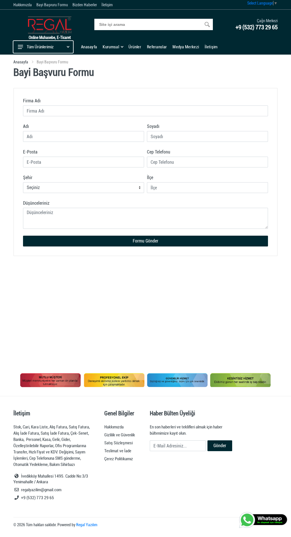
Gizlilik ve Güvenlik (119, 435)
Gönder (219, 445)
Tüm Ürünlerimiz (40, 46)
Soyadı (153, 126)
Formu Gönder (145, 241)
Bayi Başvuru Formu (52, 5)
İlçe (150, 177)
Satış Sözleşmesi (118, 442)
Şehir (27, 177)
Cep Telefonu (158, 152)
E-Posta (30, 152)
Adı (26, 126)
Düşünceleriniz (36, 203)
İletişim (107, 5)
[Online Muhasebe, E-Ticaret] (50, 24)
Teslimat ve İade (117, 450)
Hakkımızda (22, 5)
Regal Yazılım (86, 525)
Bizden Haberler (84, 5)
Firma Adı (32, 100)
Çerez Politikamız (118, 458)
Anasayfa (20, 62)
